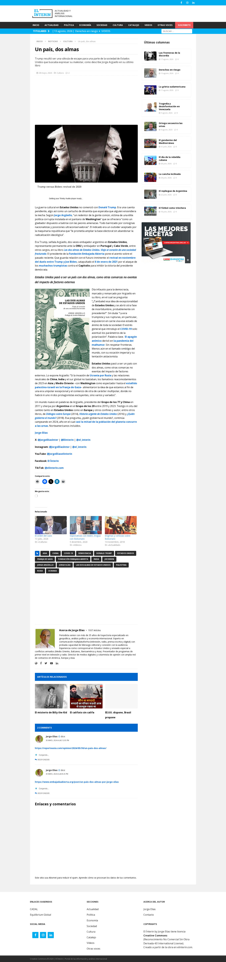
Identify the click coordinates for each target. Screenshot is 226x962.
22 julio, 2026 (166, 194)
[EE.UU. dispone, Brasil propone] (121, 696)
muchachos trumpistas (53, 265)
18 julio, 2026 (166, 211)
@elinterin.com (54, 468)
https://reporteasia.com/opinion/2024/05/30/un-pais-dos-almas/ (70, 748)
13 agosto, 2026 (167, 73)
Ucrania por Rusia (100, 375)
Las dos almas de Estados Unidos (93, 565)
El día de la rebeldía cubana (169, 158)
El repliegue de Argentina (173, 190)
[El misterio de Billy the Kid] (51, 696)
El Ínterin (53, 461)
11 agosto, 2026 (167, 90)
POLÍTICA (69, 25)
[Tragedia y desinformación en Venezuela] (150, 107)
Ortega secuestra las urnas (170, 124)
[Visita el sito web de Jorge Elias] (36, 663)
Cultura (60, 72)
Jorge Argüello (63, 215)
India (96, 559)
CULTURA (118, 25)
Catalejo (91, 937)
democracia (84, 553)
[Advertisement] (140, 13)
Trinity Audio (65, 198)
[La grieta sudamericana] (150, 90)
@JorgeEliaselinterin (59, 454)
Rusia (40, 570)
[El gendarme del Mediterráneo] (150, 143)
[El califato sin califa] (86, 696)
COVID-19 (126, 329)
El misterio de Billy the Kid (51, 712)
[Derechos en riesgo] (150, 73)
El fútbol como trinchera (172, 207)
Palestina (121, 565)
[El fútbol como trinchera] (150, 211)
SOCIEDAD (102, 25)
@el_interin (83, 439)
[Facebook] (181, 2)
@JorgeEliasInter (48, 439)
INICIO (36, 25)
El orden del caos (43, 535)
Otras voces (93, 948)
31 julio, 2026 (166, 146)
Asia (45, 553)
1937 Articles (94, 630)
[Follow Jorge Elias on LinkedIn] (56, 663)
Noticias (53, 41)
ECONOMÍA (85, 25)
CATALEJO (133, 25)
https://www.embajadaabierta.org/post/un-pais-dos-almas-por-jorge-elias (77, 781)
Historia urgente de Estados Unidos (98, 414)
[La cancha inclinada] (150, 177)
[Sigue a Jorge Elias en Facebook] (40, 663)
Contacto (148, 914)
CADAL (34, 909)
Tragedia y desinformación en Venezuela (169, 106)
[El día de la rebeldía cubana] (150, 160)
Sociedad (92, 926)
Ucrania (52, 570)
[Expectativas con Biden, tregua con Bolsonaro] (86, 525)
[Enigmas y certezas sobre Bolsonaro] (121, 525)
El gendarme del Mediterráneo (168, 141)
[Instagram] (187, 2)
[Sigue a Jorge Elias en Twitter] (44, 663)
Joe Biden (109, 559)
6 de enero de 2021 (106, 261)
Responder (44, 760)
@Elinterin (67, 439)
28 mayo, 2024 (45, 72)
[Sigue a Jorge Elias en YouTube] (50, 663)
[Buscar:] (176, 30)
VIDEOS (148, 25)
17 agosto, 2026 (167, 59)
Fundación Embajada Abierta (86, 253)
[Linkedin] (193, 2)
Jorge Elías (64, 565)
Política (91, 914)
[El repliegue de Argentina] (150, 194)
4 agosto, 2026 (166, 129)
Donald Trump (107, 207)
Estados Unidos (125, 553)
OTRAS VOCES (165, 25)
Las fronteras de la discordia (169, 54)
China (55, 553)
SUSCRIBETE (184, 25)
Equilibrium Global (40, 914)
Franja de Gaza (45, 559)
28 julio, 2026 (166, 163)
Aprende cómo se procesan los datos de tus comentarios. (108, 877)
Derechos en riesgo (169, 69)
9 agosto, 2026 (166, 113)
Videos (90, 943)
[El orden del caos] (51, 525)
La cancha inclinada (170, 174)
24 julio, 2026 (166, 178)
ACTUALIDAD (52, 25)
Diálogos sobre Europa (58, 414)
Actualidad (93, 909)
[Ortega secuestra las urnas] (150, 126)
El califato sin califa (82, 712)
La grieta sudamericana (172, 86)
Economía (92, 920)
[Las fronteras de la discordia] (150, 56)
